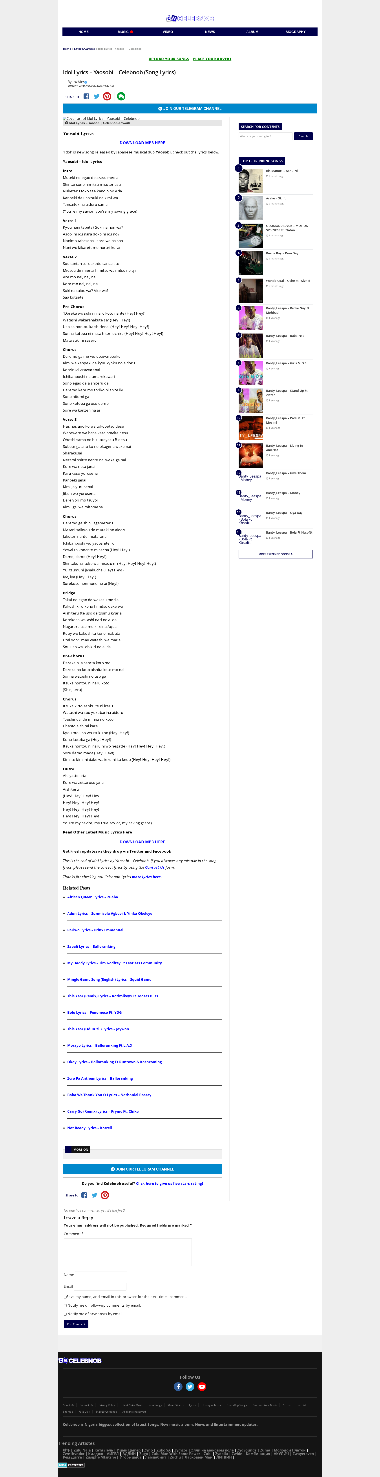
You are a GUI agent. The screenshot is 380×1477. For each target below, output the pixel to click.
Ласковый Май (199, 1457)
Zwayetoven (303, 1453)
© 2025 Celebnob (106, 1411)
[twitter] (190, 1386)
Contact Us (155, 867)
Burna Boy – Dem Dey (282, 253)
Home (67, 49)
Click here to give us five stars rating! (169, 1183)
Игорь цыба (131, 1457)
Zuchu (175, 1457)
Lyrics (192, 1405)
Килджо (95, 1453)
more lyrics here (146, 876)
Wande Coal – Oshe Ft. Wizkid (288, 281)
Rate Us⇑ (84, 1411)
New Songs (155, 1405)
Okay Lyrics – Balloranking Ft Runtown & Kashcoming (114, 1061)
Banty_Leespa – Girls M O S (286, 363)
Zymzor (180, 1450)
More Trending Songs (275, 554)
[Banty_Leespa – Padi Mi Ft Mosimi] (251, 428)
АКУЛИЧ (281, 1453)
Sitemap (68, 1411)
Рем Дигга (72, 1457)
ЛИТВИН (224, 1457)
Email (68, 1286)
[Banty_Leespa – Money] (251, 499)
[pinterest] (107, 96)
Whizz (79, 82)
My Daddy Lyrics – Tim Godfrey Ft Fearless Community (114, 963)
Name (69, 1274)
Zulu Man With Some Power (176, 1453)
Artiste (287, 1405)
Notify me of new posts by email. (95, 1313)
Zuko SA (164, 1450)
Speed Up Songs (237, 1405)
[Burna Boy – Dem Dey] (251, 263)
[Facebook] (86, 96)
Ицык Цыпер (129, 1450)
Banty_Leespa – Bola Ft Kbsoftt (289, 532)
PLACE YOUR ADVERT (212, 59)
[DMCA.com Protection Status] (190, 1465)
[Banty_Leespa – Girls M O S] (251, 373)
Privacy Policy (107, 1405)
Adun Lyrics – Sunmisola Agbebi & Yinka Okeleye (109, 913)
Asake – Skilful (276, 198)
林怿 (66, 1450)
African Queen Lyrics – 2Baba (92, 897)
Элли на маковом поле (212, 1450)
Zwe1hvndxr (73, 1453)
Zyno (148, 1450)
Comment (74, 1233)
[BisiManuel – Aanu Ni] (251, 181)
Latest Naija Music (132, 1405)
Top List (301, 1405)
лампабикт (155, 1457)
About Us (68, 1405)
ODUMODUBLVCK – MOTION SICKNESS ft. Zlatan (287, 228)
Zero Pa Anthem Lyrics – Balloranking (100, 1078)
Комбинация (258, 1453)
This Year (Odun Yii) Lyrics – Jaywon (98, 1029)
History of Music (211, 1405)
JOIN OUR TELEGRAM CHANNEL (192, 108)
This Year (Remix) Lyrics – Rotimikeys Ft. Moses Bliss (112, 996)
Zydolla (221, 1453)
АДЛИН (129, 1453)
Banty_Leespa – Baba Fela (285, 336)
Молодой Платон (290, 1450)
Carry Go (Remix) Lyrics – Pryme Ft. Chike (103, 1111)
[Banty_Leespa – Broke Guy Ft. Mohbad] (251, 318)
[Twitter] (96, 96)
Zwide (237, 1453)
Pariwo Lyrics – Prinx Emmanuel (95, 930)
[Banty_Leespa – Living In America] (251, 455)
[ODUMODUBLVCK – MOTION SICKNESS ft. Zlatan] (251, 236)
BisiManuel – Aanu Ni (282, 171)
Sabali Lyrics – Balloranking (91, 946)
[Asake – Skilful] (251, 208)
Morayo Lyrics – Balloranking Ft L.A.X (99, 1045)
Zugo (143, 1453)
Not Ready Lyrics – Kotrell (89, 1127)
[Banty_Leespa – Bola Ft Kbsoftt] (251, 538)
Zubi (208, 1453)
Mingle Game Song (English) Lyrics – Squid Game (109, 979)
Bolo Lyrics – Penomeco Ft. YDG (94, 1012)
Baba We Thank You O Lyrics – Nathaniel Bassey (109, 1094)
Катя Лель (104, 1450)
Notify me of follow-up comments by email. (104, 1305)
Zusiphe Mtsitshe (101, 1457)
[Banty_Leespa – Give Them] (251, 479)
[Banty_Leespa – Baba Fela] (251, 346)
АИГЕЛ (113, 1453)
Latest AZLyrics (84, 49)
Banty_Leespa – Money (283, 493)
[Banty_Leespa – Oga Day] (251, 519)
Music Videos (176, 1405)
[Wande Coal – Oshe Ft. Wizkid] (251, 291)
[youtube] (201, 1386)
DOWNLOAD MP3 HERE (142, 142)
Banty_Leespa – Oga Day (284, 513)
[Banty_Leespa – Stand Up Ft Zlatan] (251, 400)
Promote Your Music (264, 1405)
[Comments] (121, 96)
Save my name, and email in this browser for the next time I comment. (127, 1296)
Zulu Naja (82, 1450)
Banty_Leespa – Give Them (286, 473)
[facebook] (178, 1386)
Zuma (265, 1450)
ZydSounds (246, 1450)
